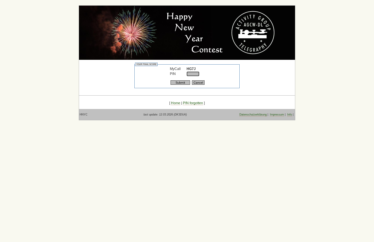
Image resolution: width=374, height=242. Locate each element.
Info (289, 114)
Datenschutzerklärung (253, 114)
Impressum (277, 114)
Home (175, 103)
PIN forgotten (193, 103)
